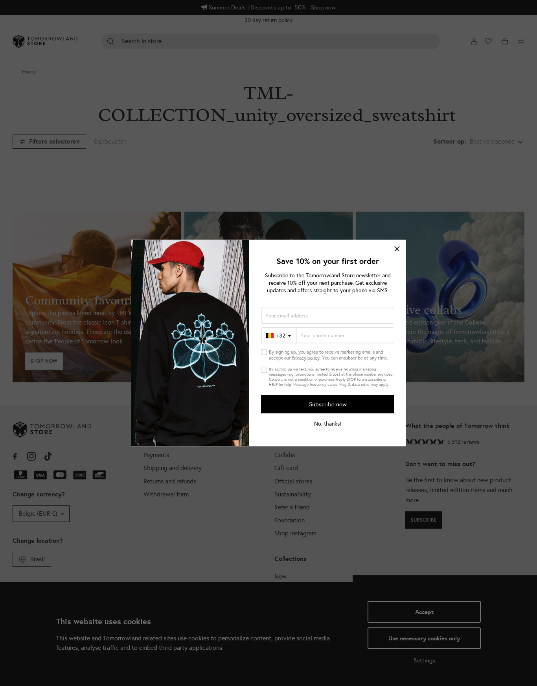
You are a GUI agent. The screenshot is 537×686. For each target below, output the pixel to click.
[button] (397, 249)
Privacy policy (306, 358)
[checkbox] (264, 352)
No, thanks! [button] (327, 424)
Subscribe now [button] (328, 404)
